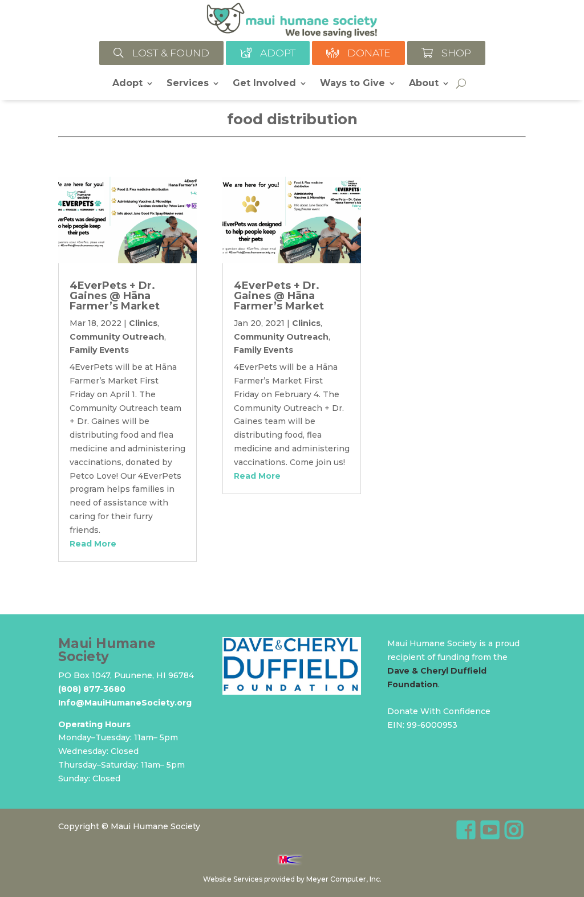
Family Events (99, 350)
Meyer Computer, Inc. (344, 879)
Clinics (143, 323)
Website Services (232, 879)
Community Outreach (117, 337)
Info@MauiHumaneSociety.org (125, 703)
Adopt (127, 83)
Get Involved (264, 83)
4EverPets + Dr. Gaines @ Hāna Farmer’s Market (115, 295)
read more (93, 544)
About (424, 83)
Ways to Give (352, 83)
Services (188, 83)
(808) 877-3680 (91, 689)
